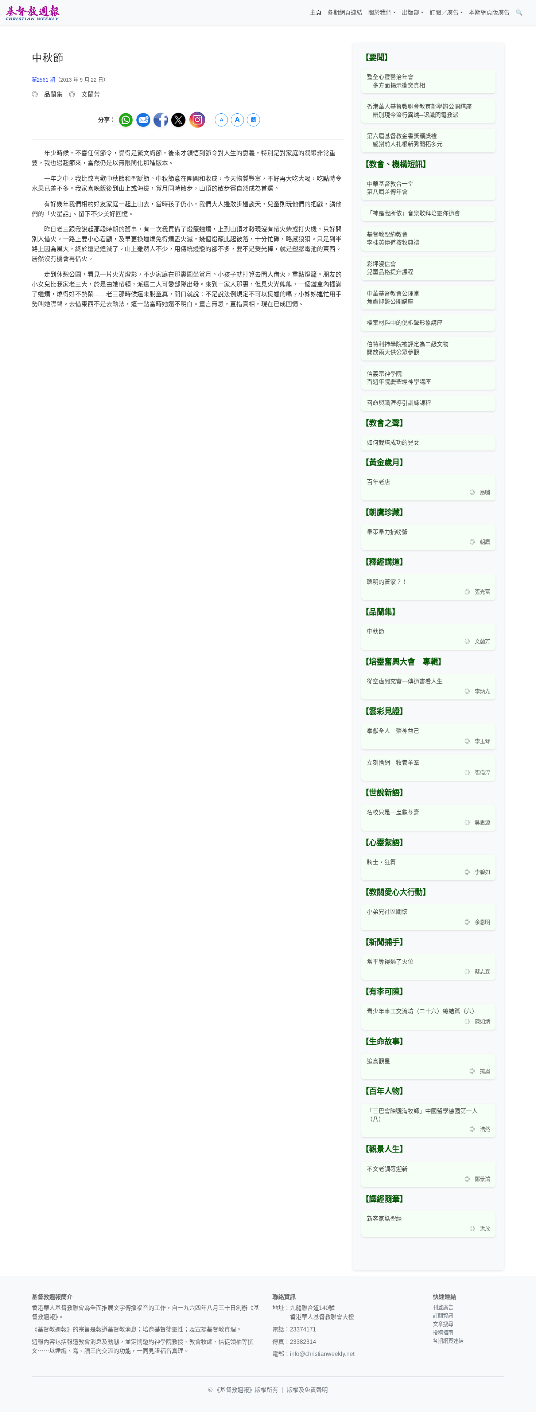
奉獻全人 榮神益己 (393, 731)
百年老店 (378, 482)
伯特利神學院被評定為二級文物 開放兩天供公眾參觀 (407, 348)
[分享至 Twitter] (178, 120)
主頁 (316, 12)
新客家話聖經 (384, 1219)
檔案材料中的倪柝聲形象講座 (405, 323)
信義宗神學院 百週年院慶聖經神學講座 (399, 378)
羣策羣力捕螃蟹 (387, 532)
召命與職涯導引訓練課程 (399, 403)
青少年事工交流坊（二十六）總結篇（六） (422, 1011)
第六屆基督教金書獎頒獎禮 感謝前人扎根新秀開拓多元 (405, 140)
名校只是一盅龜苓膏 (393, 812)
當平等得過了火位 (390, 962)
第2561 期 (43, 80)
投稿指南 (443, 1332)
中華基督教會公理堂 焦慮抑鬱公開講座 (393, 297)
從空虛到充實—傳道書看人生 (405, 681)
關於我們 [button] (380, 12)
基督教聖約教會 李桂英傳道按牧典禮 (393, 238)
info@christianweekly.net (322, 1354)
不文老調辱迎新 (387, 1169)
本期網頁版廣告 (489, 12)
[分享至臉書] (161, 120)
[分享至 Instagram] (197, 120)
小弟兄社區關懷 (387, 912)
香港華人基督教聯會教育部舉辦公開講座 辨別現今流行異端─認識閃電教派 (419, 111)
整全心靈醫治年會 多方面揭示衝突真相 (396, 81)
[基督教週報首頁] (32, 12)
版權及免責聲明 (307, 1390)
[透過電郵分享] (143, 120)
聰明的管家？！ (387, 582)
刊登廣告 (443, 1307)
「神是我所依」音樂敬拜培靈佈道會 (413, 213)
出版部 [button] (410, 12)
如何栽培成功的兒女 (393, 443)
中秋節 (375, 631)
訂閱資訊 (443, 1316)
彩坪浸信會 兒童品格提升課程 (390, 268)
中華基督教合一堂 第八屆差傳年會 (390, 188)
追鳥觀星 (378, 1061)
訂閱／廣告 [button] (444, 12)
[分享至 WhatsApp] (126, 120)
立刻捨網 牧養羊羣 (393, 763)
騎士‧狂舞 (381, 862)
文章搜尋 (443, 1324)
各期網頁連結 (344, 12)
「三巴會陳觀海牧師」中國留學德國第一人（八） (422, 1115)
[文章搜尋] (529, 12)
